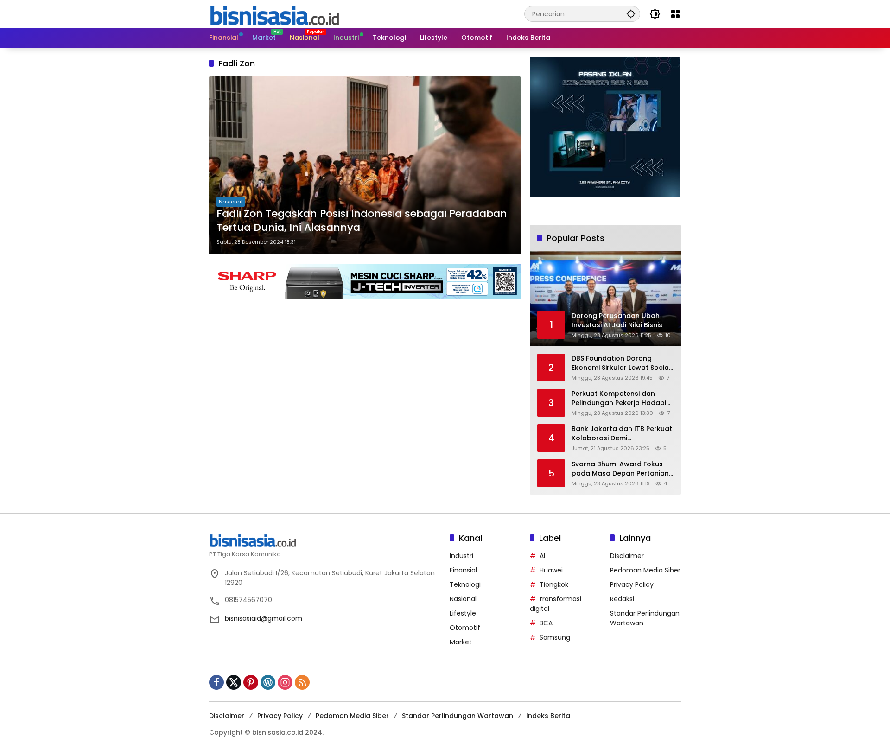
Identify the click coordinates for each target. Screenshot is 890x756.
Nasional (230, 201)
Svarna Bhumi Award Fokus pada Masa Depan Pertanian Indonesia (620, 469)
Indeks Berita (548, 715)
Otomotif (465, 627)
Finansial (463, 570)
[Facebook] (216, 682)
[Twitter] (233, 682)
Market (461, 642)
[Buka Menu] (675, 13)
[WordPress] (268, 682)
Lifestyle (463, 613)
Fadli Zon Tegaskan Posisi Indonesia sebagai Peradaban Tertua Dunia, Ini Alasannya (361, 221)
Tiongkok (554, 584)
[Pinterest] (250, 682)
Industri (461, 555)
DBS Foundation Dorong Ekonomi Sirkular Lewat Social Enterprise (621, 363)
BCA (546, 623)
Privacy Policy (632, 584)
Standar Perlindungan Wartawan (457, 715)
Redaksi (622, 599)
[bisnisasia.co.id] (274, 13)
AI (542, 555)
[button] (631, 13)
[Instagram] (285, 682)
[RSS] (302, 682)
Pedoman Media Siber (645, 570)
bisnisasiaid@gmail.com (263, 618)
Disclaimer (627, 555)
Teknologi (465, 584)
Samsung (555, 637)
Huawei (551, 570)
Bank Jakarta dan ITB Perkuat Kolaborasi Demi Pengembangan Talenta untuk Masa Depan (622, 434)
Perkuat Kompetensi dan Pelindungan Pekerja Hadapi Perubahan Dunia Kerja (619, 398)
